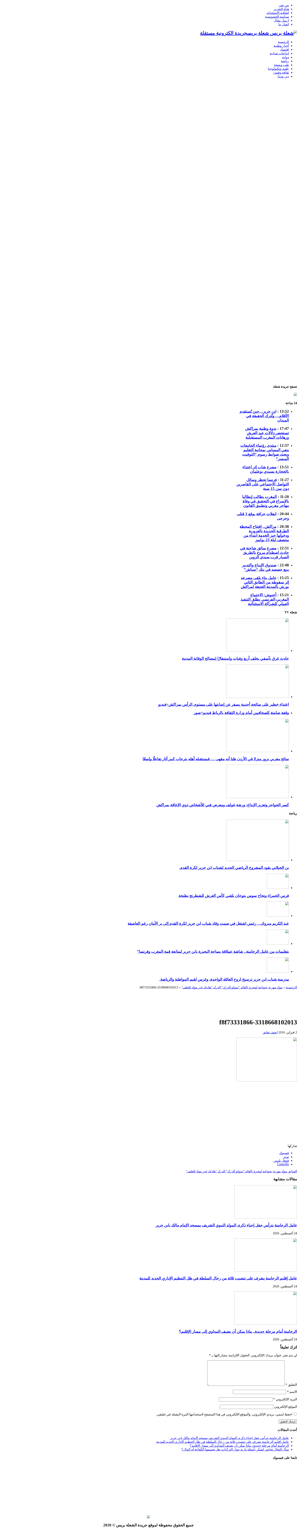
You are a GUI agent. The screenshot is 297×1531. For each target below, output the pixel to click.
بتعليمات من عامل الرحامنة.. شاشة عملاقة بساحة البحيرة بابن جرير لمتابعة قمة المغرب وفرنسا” (213, 951)
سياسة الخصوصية (277, 16)
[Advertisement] (284, 158)
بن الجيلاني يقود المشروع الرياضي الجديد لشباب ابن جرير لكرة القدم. (234, 867)
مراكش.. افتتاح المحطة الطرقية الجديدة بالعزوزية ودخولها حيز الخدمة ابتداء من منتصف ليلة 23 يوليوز (264, 533)
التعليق (291, 1384)
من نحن (284, 5)
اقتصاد (284, 49)
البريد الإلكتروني (285, 1399)
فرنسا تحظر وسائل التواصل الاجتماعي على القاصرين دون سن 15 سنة (262, 484)
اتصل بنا (283, 24)
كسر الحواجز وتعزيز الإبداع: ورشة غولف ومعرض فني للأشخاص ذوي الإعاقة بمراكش (222, 805)
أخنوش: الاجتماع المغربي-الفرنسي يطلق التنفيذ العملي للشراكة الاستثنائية (265, 599)
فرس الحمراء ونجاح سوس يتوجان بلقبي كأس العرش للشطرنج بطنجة (234, 895)
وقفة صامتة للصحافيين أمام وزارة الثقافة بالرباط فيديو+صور (241, 713)
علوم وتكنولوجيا (278, 68)
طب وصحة (281, 65)
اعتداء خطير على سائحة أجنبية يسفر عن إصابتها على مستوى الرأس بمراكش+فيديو (223, 704)
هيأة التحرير (281, 9)
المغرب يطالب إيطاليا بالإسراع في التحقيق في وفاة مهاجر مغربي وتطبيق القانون (265, 501)
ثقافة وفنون (281, 72)
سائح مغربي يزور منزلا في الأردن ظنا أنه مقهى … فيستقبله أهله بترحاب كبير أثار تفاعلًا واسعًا (216, 759)
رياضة (285, 61)
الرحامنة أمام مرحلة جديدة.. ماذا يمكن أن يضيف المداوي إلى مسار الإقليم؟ (238, 1331)
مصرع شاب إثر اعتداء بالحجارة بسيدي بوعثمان (265, 469)
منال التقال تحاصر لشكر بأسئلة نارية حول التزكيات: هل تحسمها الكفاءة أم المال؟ (235, 1449)
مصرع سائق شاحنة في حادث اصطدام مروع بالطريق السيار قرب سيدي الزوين (264, 552)
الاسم (292, 1391)
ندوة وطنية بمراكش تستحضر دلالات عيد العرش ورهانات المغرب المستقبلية (267, 432)
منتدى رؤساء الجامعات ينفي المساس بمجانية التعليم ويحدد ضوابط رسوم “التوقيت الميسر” (264, 452)
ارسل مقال (281, 20)
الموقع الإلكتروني (285, 1406)
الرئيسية (283, 42)
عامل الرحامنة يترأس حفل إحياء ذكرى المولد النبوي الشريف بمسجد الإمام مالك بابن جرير (226, 1225)
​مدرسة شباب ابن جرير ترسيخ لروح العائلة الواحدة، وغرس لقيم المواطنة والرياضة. (224, 979)
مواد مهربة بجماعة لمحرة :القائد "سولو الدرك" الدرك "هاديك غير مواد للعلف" (232, 987)
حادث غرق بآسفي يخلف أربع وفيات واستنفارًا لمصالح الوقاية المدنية (235, 658)
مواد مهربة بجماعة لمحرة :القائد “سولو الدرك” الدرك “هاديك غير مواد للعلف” (241, 1171)
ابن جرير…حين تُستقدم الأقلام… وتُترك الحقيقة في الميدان (264, 415)
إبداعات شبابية (279, 53)
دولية (285, 57)
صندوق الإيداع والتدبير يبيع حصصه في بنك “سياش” (265, 567)
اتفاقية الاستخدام (278, 13)
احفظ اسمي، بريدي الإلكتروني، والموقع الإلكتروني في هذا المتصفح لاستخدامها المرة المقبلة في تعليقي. (224, 1414)
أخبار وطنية (281, 45)
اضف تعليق (270, 1032)
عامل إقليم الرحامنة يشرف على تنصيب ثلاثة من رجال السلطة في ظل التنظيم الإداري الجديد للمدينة (218, 1278)
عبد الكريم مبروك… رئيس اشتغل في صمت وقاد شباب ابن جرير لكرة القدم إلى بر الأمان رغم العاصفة (208, 923)
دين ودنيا (283, 76)
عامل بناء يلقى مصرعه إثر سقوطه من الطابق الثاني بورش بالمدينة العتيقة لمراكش (265, 582)
